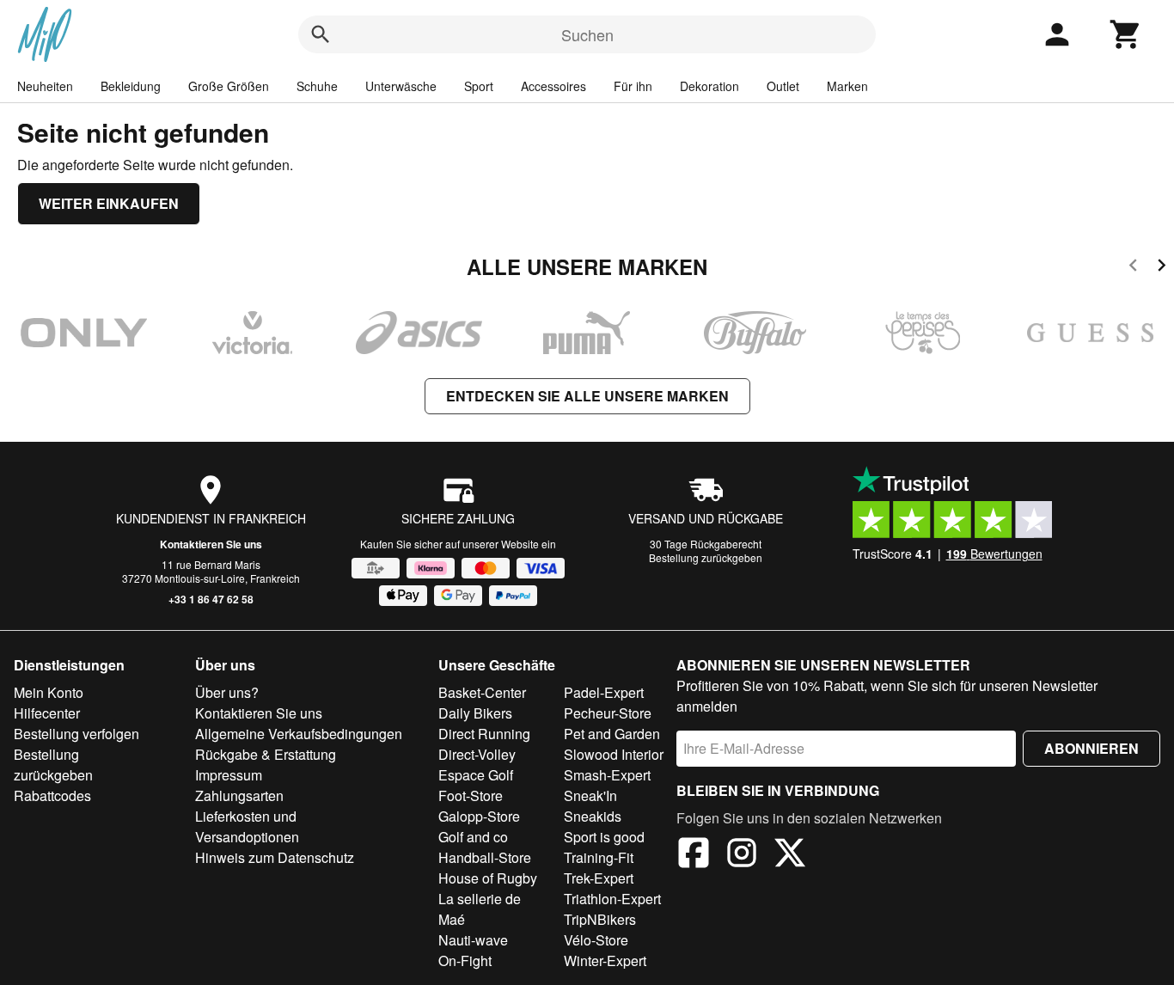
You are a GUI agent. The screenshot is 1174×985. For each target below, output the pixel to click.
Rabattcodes (52, 795)
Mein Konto (48, 692)
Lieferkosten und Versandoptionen (247, 826)
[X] (790, 855)
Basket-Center (482, 692)
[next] (1161, 268)
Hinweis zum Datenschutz (274, 857)
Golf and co (473, 837)
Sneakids (592, 816)
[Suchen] (321, 34)
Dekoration (709, 86)
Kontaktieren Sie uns (211, 544)
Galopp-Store (479, 816)
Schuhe (317, 86)
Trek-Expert (598, 878)
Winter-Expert (605, 960)
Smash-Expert (607, 775)
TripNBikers (600, 919)
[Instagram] (742, 855)
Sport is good (604, 837)
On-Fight (465, 960)
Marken (847, 86)
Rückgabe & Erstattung (265, 754)
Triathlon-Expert (612, 899)
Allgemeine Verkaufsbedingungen (298, 733)
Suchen (587, 34)
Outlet (783, 86)
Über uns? (227, 692)
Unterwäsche (401, 86)
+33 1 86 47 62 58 (211, 599)
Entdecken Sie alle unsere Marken (587, 396)
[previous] (1133, 268)
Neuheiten (45, 86)
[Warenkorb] (1126, 34)
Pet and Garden (612, 733)
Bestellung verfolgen (76, 733)
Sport (478, 86)
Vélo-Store (596, 940)
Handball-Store (484, 857)
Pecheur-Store (607, 713)
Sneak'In (590, 795)
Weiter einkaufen (109, 203)
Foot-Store (470, 795)
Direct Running (484, 733)
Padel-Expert (604, 692)
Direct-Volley (477, 754)
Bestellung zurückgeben (705, 557)
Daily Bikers (475, 713)
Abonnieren (1091, 748)
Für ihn (633, 86)
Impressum (228, 775)
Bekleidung (131, 86)
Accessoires (553, 86)
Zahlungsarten (239, 795)
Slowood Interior (613, 754)
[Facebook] (693, 855)
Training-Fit (598, 857)
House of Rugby (487, 878)
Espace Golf (475, 775)
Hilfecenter (47, 713)
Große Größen (228, 86)
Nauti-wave (473, 940)
